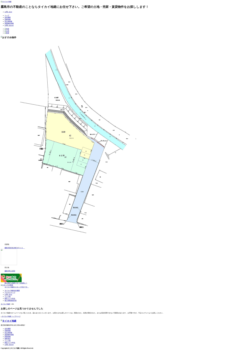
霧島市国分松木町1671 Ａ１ (15, 248)
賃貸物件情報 (9, 23)
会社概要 (8, 17)
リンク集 (8, 296)
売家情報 (8, 19)
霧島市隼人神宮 (10, 271)
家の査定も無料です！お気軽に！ (16, 283)
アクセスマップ (10, 292)
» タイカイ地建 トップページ (11, 316)
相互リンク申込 (10, 298)
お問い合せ (8, 12)
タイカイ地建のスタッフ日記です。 (17, 287)
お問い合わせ (9, 25)
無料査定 (8, 338)
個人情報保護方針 (11, 300)
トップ (7, 15)
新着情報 (8, 336)
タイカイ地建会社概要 (12, 290)
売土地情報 (8, 21)
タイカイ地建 (5, 304)
